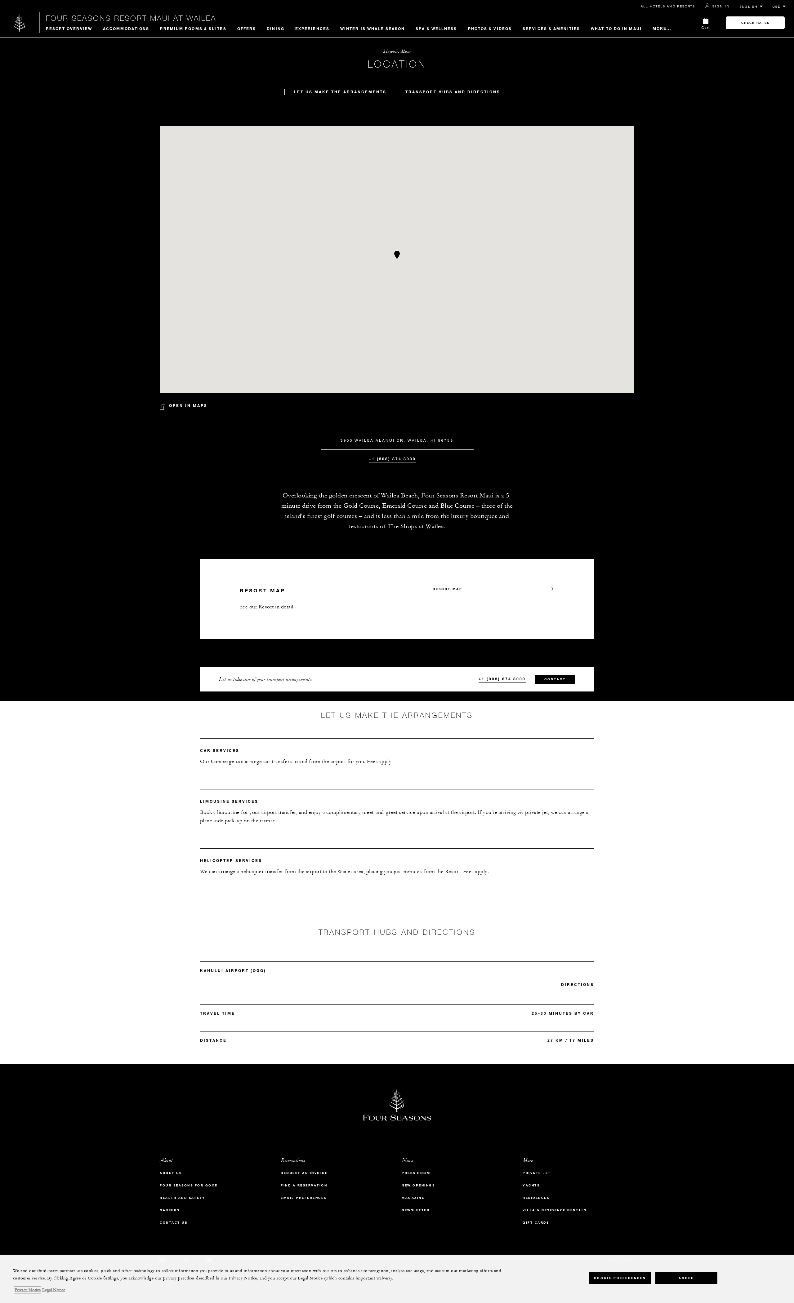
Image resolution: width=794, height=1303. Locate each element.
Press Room (416, 1173)
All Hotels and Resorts (668, 6)
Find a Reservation (304, 1185)
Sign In (721, 6)
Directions (577, 984)
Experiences (312, 28)
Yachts (531, 1185)
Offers (246, 28)
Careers (170, 1210)
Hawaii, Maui (397, 51)
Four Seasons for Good (189, 1185)
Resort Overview (69, 28)
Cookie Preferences (620, 1278)
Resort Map (447, 589)
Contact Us (173, 1223)
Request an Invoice (304, 1173)
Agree (686, 1278)
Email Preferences (304, 1198)
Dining (275, 28)
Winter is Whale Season (372, 28)
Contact (555, 679)
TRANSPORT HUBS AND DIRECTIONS (452, 91)
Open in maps (188, 405)
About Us (171, 1173)
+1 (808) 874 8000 (392, 458)
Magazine (413, 1198)
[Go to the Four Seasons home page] (19, 22)
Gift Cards (536, 1223)
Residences (536, 1198)
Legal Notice (53, 1290)
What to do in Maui (616, 28)
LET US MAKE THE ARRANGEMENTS (340, 91)
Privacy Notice (28, 1290)
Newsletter (416, 1210)
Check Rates (755, 23)
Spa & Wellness (436, 28)
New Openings (418, 1185)
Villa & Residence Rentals (555, 1210)
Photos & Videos (490, 28)
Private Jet (537, 1173)
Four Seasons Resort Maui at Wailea (131, 18)
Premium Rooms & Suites (193, 28)
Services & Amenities (551, 28)
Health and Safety (182, 1198)
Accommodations (126, 28)
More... (662, 28)
